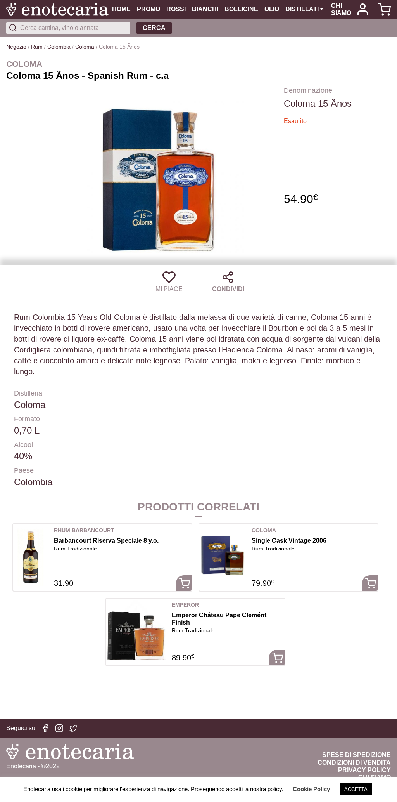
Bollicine (241, 9)
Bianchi (205, 9)
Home (121, 9)
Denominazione (308, 90)
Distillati (302, 9)
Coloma (84, 46)
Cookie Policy (311, 789)
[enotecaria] (59, 9)
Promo (148, 9)
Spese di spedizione (356, 755)
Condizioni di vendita (354, 762)
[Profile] (362, 9)
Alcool (23, 445)
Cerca (154, 27)
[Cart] (382, 9)
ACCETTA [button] (356, 789)
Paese (24, 470)
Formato (27, 419)
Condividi (228, 289)
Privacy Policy (364, 770)
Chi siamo (341, 9)
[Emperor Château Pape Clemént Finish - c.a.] (136, 630)
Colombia (59, 46)
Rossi (176, 9)
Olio (271, 9)
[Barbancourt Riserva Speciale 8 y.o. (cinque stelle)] (30, 555)
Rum (37, 46)
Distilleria (28, 393)
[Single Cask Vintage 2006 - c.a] (222, 555)
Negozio (16, 46)
